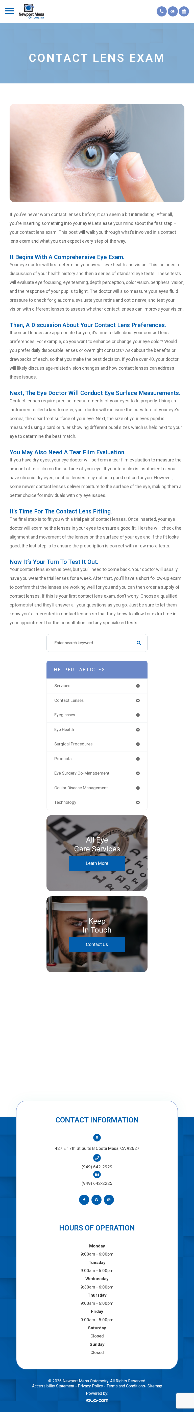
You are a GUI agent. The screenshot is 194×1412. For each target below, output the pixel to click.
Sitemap (155, 1386)
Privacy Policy (90, 1386)
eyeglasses (64, 714)
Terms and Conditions (126, 1386)
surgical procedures (73, 744)
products (62, 758)
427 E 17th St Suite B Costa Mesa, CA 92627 (97, 1148)
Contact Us (97, 944)
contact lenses (69, 700)
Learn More (97, 863)
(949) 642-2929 (97, 1166)
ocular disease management (81, 787)
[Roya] (97, 1400)
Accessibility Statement (53, 1386)
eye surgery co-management (81, 773)
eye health (64, 729)
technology (65, 802)
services (62, 685)
